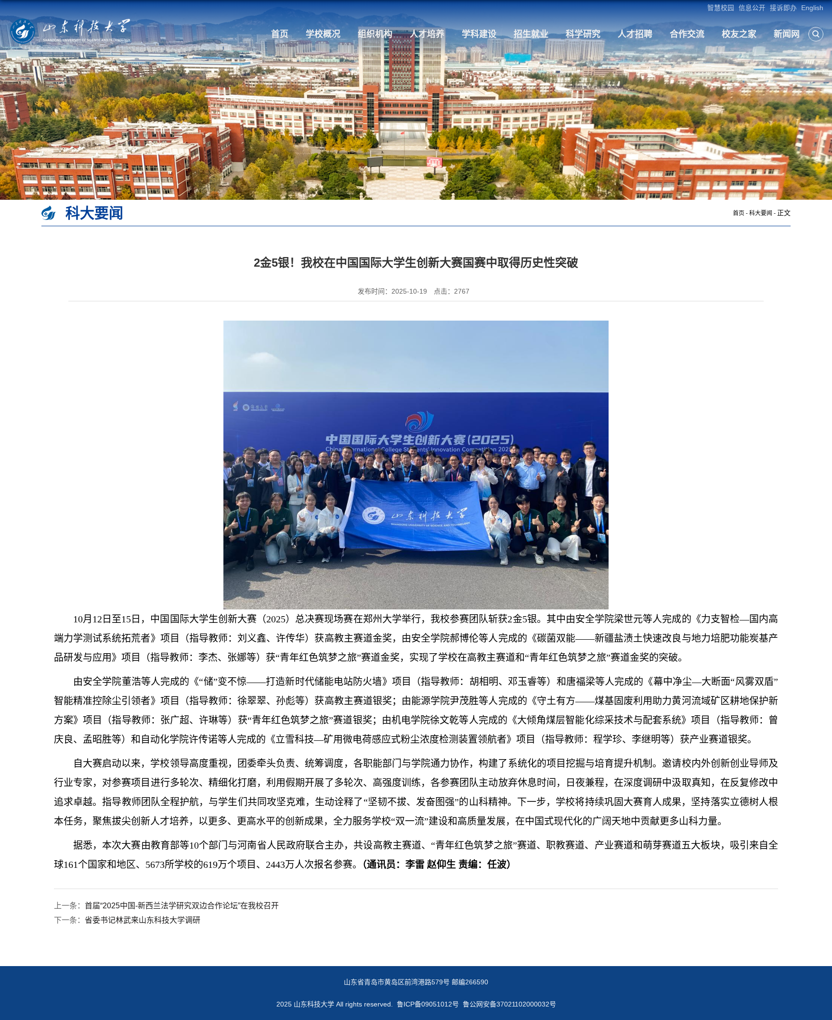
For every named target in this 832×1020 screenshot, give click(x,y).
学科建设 (479, 34)
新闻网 (787, 34)
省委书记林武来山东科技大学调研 (142, 920)
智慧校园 (720, 8)
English (812, 8)
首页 (279, 34)
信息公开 (752, 8)
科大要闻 (760, 213)
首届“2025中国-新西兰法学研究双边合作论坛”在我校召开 (182, 906)
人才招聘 (635, 34)
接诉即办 (783, 8)
